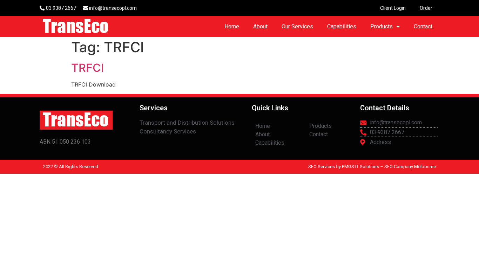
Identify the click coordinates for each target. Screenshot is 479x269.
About (260, 26)
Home (231, 26)
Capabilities (341, 26)
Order (426, 8)
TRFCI (87, 68)
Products (381, 26)
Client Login (393, 8)
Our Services (297, 26)
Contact (423, 26)
